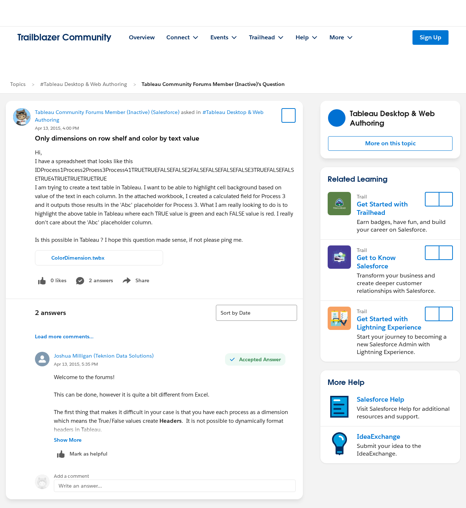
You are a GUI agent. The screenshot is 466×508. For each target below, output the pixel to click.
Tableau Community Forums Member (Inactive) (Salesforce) (107, 112)
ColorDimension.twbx (77, 258)
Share (135, 282)
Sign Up (430, 37)
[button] (390, 143)
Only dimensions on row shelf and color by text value (117, 138)
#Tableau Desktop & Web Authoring (83, 84)
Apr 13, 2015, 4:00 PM (57, 128)
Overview (142, 37)
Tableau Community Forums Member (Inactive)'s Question (213, 84)
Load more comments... (64, 336)
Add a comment (71, 476)
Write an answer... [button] (80, 486)
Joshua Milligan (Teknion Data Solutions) (104, 356)
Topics (17, 84)
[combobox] (256, 313)
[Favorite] (288, 115)
